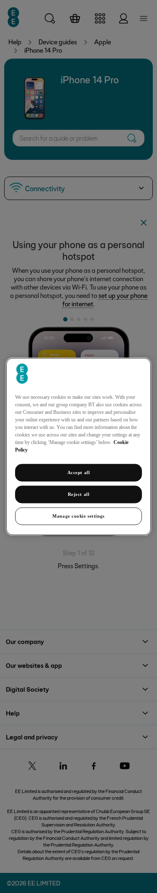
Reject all (79, 494)
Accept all (78, 472)
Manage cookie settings (78, 515)
